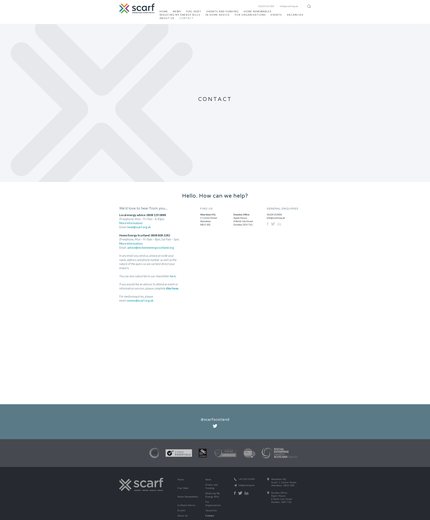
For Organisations (250, 14)
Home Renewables (257, 11)
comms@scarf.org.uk (139, 300)
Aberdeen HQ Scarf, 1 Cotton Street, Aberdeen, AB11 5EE (281, 482)
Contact (186, 18)
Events (276, 14)
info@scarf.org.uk (289, 6)
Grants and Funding (222, 11)
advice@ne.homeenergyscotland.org (150, 247)
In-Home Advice (217, 14)
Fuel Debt (193, 11)
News (177, 11)
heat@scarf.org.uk (139, 227)
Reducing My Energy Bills (180, 14)
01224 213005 (274, 214)
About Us (167, 18)
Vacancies (295, 14)
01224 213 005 (266, 6)
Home (164, 11)
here (173, 276)
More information (130, 223)
